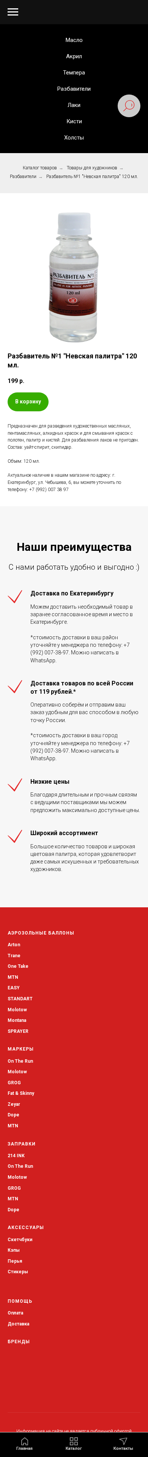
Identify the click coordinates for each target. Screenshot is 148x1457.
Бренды (19, 1341)
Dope (13, 1115)
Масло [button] (74, 40)
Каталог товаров (40, 167)
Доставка (18, 1324)
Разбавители (74, 88)
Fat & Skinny (21, 1093)
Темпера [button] (74, 72)
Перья (15, 1261)
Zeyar (14, 1104)
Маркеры (21, 1049)
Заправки (22, 1144)
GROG (14, 1082)
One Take (18, 966)
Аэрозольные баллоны (41, 933)
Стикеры (18, 1271)
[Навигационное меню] (13, 12)
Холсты (74, 137)
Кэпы (14, 1250)
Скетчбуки (20, 1239)
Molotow (17, 1071)
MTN (13, 977)
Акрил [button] (74, 56)
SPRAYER (18, 1031)
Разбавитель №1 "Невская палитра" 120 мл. (92, 176)
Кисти (74, 121)
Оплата (15, 1313)
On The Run (20, 1061)
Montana (17, 1020)
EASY (14, 987)
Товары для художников (92, 167)
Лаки (74, 105)
